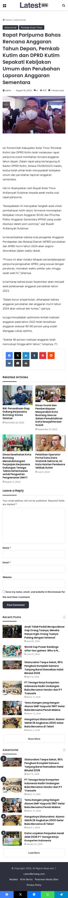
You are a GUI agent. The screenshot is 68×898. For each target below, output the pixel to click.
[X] (17, 355)
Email (7, 562)
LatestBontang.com (34, 873)
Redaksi (13, 879)
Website (7, 577)
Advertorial (20, 19)
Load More (34, 852)
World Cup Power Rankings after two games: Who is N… (42, 648)
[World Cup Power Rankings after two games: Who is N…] (12, 651)
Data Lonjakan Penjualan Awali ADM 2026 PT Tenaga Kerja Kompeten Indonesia (44, 837)
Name (7, 547)
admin (8, 90)
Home (8, 19)
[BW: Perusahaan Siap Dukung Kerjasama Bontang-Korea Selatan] (18, 395)
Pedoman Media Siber (47, 879)
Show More (34, 738)
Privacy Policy (34, 884)
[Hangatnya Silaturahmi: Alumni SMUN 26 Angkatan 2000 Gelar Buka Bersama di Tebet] (12, 723)
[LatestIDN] (34, 5)
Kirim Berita (26, 879)
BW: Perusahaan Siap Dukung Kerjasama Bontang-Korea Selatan (16, 413)
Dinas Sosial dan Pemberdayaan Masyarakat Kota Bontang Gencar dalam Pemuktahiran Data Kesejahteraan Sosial (48, 415)
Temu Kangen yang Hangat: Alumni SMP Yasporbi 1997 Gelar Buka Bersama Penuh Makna (44, 706)
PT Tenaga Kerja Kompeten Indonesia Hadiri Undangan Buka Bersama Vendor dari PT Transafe (43, 688)
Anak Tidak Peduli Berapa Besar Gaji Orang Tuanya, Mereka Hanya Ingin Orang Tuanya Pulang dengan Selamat (44, 632)
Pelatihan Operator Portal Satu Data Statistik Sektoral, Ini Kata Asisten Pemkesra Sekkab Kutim (50, 461)
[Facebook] (9, 355)
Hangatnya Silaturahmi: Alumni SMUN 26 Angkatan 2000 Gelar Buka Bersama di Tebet (44, 723)
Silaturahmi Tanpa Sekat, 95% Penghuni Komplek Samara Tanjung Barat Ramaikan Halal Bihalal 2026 (43, 668)
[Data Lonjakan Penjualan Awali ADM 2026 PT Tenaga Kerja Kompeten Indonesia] (12, 839)
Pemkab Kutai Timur (31, 27)
